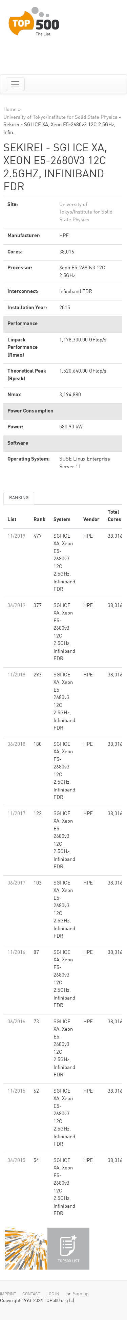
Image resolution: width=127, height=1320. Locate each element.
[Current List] (68, 1249)
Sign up (81, 1294)
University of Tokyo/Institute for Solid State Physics (60, 117)
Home (10, 109)
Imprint (8, 1294)
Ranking (18, 498)
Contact (31, 1294)
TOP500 (26, 1249)
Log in (52, 1294)
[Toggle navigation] (15, 84)
